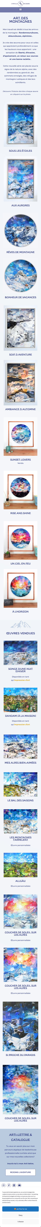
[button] (20, 9)
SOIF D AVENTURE (20, 354)
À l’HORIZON (20, 611)
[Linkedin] (14, 1185)
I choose (21, 1221)
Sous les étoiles (20, 150)
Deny (20, 1215)
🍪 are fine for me (20, 1209)
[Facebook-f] (9, 1185)
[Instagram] (3, 1185)
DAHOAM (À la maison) (20, 715)
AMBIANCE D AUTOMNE (20, 409)
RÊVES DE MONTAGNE (20, 252)
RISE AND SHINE (20, 513)
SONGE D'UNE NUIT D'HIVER (20, 670)
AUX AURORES (21, 205)
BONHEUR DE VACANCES (20, 297)
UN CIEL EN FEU (21, 563)
